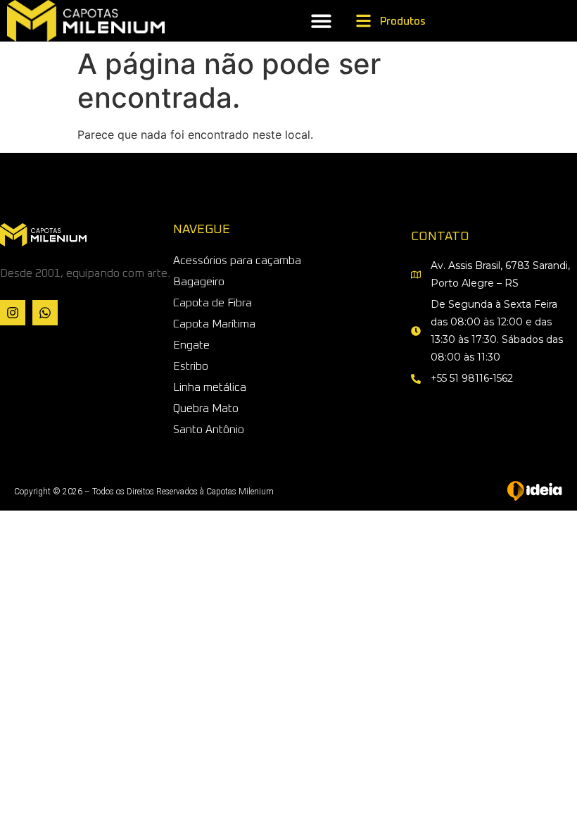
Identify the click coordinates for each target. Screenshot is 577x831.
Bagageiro (198, 281)
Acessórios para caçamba (237, 260)
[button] (320, 20)
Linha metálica (209, 387)
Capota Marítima (214, 324)
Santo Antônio (208, 429)
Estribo (190, 366)
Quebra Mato (206, 408)
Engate (191, 345)
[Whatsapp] (45, 312)
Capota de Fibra (212, 302)
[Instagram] (12, 312)
